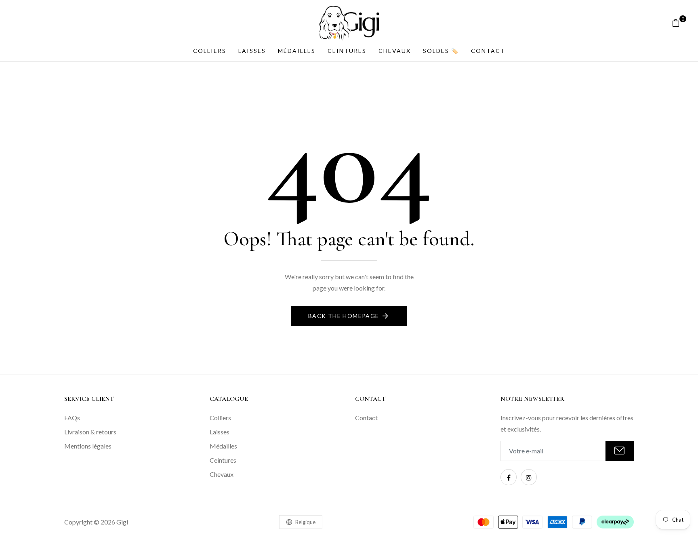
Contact (488, 50)
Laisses (252, 50)
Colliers (209, 50)
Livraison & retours (90, 432)
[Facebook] (508, 477)
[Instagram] (529, 477)
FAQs (72, 417)
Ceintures (347, 50)
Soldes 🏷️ (441, 50)
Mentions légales (87, 446)
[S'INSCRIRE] (619, 451)
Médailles (296, 50)
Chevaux (394, 50)
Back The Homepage (343, 315)
